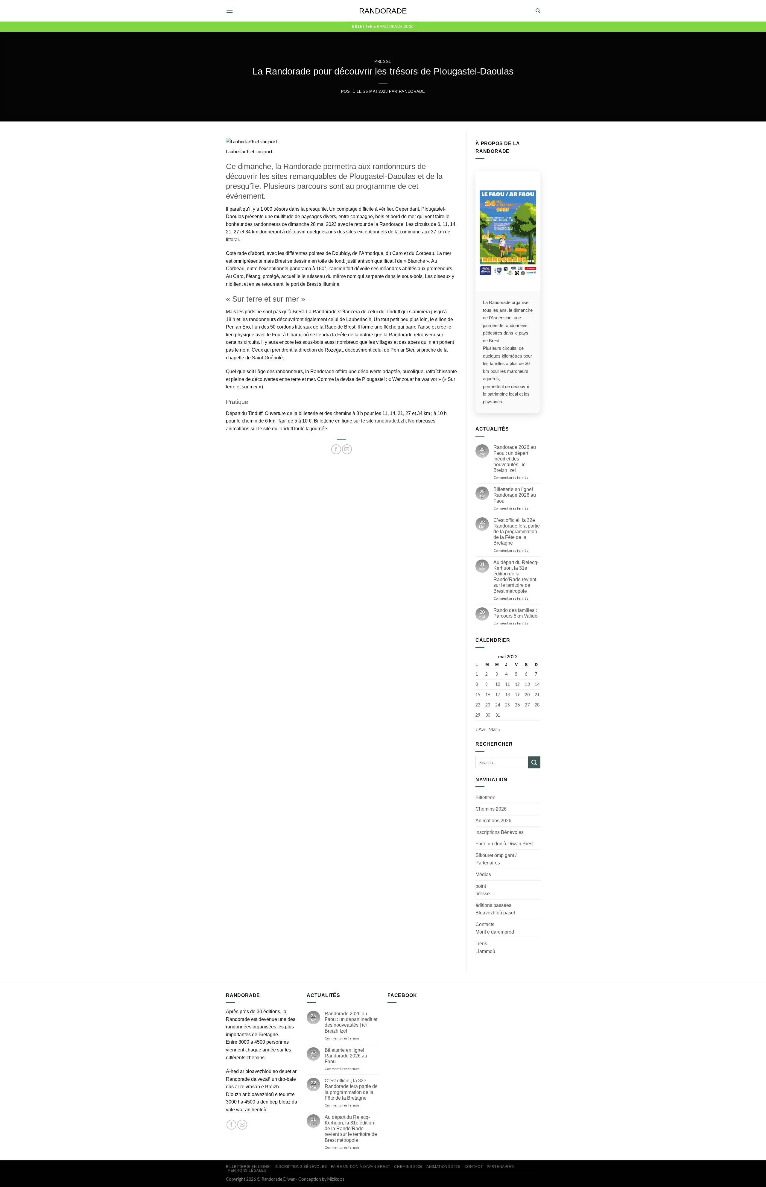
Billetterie (485, 797)
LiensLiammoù (485, 947)
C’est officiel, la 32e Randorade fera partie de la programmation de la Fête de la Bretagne (516, 531)
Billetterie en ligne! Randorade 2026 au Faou (514, 495)
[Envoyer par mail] (347, 449)
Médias (483, 874)
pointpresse (482, 889)
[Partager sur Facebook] (336, 449)
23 (487, 704)
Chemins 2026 (491, 808)
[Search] (538, 10)
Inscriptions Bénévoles (499, 832)
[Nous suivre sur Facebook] (231, 1125)
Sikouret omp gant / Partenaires (495, 858)
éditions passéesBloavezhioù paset (495, 908)
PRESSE (383, 61)
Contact (473, 1167)
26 (517, 704)
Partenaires (500, 1167)
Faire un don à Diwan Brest (504, 843)
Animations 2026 (493, 820)
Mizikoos (335, 1179)
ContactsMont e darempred (494, 928)
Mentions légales (247, 1170)
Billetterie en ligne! (248, 1167)
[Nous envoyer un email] (242, 1125)
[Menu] (229, 10)
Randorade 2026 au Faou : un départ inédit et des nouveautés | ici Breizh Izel (514, 459)
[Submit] (534, 762)
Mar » (494, 729)
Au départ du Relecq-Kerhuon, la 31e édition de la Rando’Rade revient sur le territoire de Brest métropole (515, 576)
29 (477, 714)
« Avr (480, 729)
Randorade (383, 11)
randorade (412, 91)
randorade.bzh (390, 420)
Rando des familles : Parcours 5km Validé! (515, 612)
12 (517, 684)
